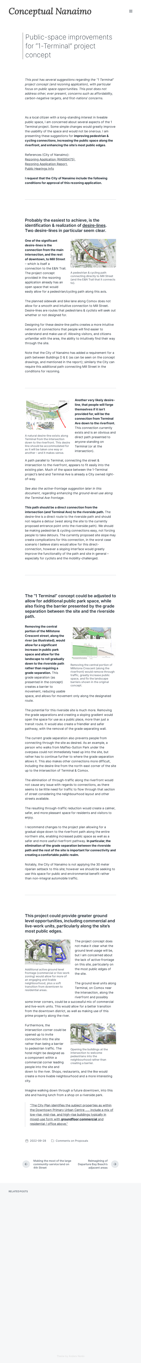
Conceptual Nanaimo (50, 11)
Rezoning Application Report (46, 164)
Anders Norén (76, 1356)
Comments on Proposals (72, 1140)
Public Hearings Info (39, 168)
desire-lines (94, 225)
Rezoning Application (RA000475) (50, 159)
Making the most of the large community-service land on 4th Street (38, 1314)
